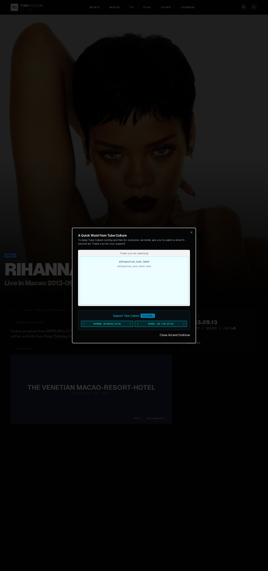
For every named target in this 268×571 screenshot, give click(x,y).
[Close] (191, 232)
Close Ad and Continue (175, 335)
